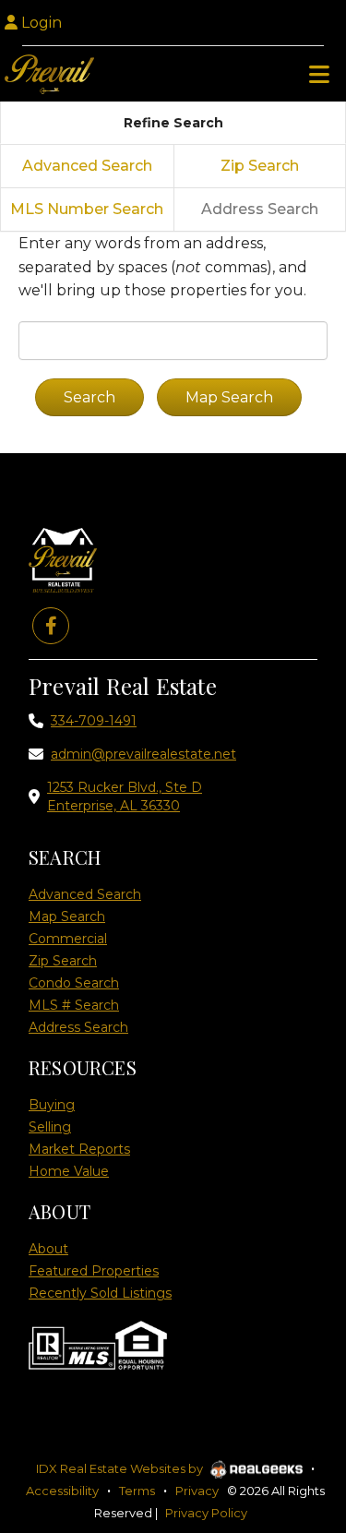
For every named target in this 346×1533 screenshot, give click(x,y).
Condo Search (74, 983)
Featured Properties (94, 1271)
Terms (137, 1490)
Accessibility (62, 1490)
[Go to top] (297, 1414)
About (48, 1248)
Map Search (67, 916)
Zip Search (260, 165)
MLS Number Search (86, 209)
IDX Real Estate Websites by (121, 1468)
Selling (50, 1127)
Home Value (69, 1171)
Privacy (197, 1490)
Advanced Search (87, 165)
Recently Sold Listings (100, 1293)
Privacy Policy (206, 1512)
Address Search (78, 1027)
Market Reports (79, 1149)
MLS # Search (74, 1005)
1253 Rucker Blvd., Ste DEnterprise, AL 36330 (124, 796)
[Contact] (295, 1331)
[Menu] (319, 74)
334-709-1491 (94, 721)
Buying (52, 1104)
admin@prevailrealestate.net (143, 754)
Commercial (68, 938)
